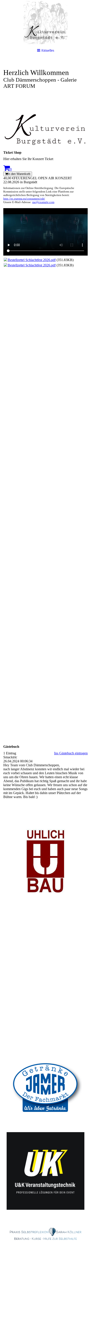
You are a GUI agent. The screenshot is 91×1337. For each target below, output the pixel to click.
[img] (45, 22)
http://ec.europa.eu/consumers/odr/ (24, 198)
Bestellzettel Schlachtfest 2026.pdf (32, 260)
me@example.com (43, 202)
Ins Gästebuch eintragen (71, 753)
